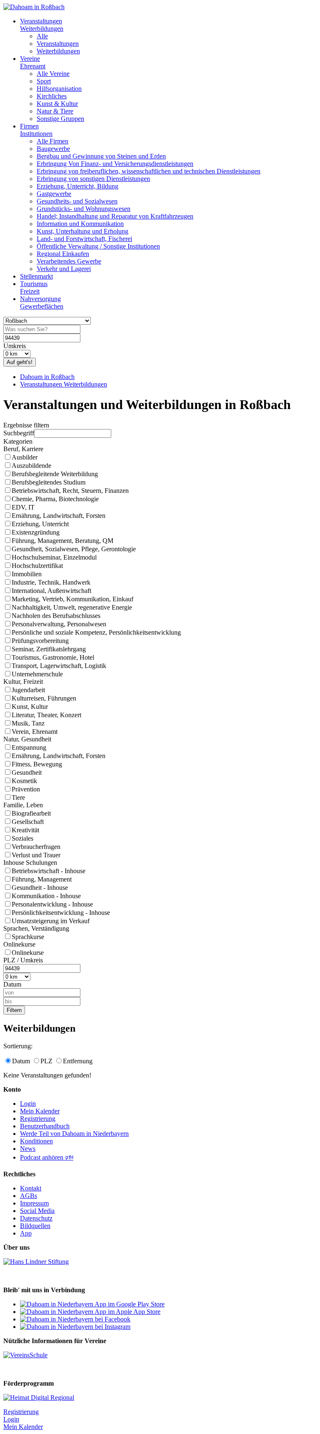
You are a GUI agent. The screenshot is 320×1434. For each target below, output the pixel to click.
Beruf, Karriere (23, 448)
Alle (42, 36)
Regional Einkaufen (63, 253)
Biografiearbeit (31, 813)
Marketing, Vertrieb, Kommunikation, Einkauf (72, 599)
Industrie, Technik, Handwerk (51, 582)
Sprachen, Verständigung (36, 928)
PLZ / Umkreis (23, 960)
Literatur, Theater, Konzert (46, 714)
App (26, 1233)
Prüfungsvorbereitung (40, 640)
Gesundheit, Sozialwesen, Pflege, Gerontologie (74, 549)
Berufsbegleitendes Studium (48, 482)
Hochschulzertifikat (37, 565)
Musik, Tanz (28, 723)
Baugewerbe (53, 148)
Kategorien (17, 441)
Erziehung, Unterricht (40, 523)
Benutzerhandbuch (45, 1126)
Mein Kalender (40, 1111)
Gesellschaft (28, 821)
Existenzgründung (36, 532)
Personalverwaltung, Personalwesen (59, 624)
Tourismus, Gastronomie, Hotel (53, 657)
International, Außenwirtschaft (51, 590)
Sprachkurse (28, 936)
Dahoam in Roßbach (47, 376)
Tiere (18, 797)
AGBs (28, 1195)
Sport (44, 81)
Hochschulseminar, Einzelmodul (54, 557)
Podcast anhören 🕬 (46, 1157)
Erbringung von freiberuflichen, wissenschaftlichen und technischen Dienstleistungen (148, 171)
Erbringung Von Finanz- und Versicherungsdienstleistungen (115, 163)
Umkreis (14, 345)
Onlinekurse (19, 944)
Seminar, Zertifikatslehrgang (49, 649)
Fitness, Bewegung (37, 764)
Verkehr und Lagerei (64, 268)
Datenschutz (36, 1218)
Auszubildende (31, 465)
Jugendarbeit (28, 689)
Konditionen (36, 1141)
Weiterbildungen (58, 51)
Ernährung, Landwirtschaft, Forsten (58, 515)
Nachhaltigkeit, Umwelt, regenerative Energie (72, 607)
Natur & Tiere (55, 111)
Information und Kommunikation (80, 223)
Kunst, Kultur (30, 706)
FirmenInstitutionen (36, 130)
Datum (12, 984)
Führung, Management (42, 879)
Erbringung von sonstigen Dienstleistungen (93, 178)
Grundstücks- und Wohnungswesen (83, 208)
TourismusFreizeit (34, 287)
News (27, 1148)
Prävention (26, 789)
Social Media (37, 1210)
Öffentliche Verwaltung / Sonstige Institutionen (98, 246)
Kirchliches (52, 96)
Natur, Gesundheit (27, 739)
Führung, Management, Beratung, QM (62, 540)
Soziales (22, 838)
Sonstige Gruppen (60, 118)
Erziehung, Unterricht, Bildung (77, 186)
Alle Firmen (52, 141)
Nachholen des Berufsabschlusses (56, 615)
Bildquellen (35, 1225)
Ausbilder (25, 457)
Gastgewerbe (54, 193)
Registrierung (37, 1118)
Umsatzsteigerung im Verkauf (51, 920)
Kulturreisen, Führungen (44, 698)
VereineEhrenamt (32, 62)
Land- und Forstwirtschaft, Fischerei (84, 238)
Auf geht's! (19, 362)
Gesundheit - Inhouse (40, 887)
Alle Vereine (53, 73)
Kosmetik (24, 780)
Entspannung (29, 747)
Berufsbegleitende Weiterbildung (55, 473)
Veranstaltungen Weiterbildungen (63, 384)
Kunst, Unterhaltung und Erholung (82, 231)
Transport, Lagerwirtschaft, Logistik (59, 665)
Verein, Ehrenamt (35, 731)
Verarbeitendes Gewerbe (69, 261)
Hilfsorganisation (59, 88)
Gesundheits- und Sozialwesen (77, 201)
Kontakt (30, 1188)
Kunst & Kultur (57, 103)
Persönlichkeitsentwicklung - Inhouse (61, 912)
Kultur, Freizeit (23, 681)
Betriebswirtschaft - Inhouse (48, 870)
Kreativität (25, 830)
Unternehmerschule (37, 674)
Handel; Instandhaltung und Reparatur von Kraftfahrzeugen (115, 216)
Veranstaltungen (58, 43)
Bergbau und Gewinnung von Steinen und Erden (101, 156)
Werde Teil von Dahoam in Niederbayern (74, 1133)
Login (28, 1103)
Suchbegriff (18, 433)
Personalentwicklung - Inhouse (52, 904)
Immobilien (27, 574)
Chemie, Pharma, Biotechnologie (55, 498)
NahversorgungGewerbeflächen (41, 302)
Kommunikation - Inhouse (46, 895)
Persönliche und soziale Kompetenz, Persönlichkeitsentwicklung (96, 632)
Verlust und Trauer (36, 855)
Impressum (34, 1203)
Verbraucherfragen (36, 846)
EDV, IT (23, 507)
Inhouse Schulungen (30, 862)
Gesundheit (27, 772)
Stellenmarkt (36, 276)
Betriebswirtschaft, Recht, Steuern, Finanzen (70, 490)
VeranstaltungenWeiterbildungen (41, 25)
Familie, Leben (23, 805)
